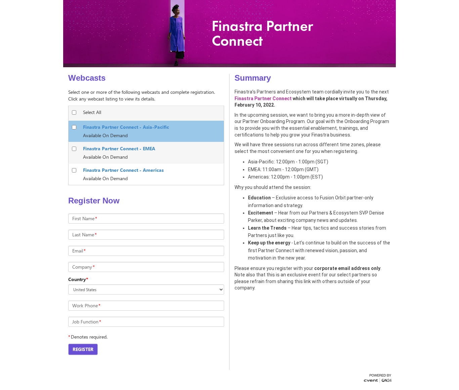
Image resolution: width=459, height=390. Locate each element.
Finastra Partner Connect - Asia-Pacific (126, 127)
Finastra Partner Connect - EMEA (119, 148)
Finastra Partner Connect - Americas (123, 170)
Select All (92, 112)
